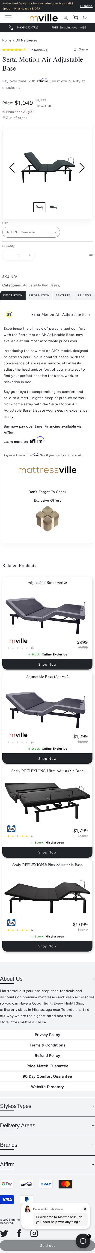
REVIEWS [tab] (84, 295)
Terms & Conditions (47, 1045)
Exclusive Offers (47, 500)
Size (5, 223)
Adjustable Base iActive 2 (47, 676)
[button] (85, 18)
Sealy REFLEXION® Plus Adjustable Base (47, 864)
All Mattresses (26, 40)
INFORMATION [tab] (39, 295)
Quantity (8, 246)
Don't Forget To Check (47, 492)
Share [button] (83, 49)
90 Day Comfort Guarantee (47, 1076)
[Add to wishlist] (91, 255)
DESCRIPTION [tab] (13, 295)
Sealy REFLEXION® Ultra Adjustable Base (47, 770)
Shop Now (47, 664)
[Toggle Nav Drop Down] (8, 17)
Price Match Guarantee (47, 1066)
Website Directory (47, 1087)
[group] (47, 167)
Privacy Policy (47, 1035)
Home (6, 40)
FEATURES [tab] (63, 295)
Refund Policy (47, 1055)
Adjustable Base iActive (47, 582)
